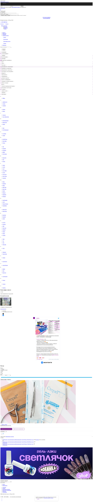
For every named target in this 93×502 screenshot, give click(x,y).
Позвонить (2, 23)
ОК (38, 499)
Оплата (4, 488)
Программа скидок (6, 41)
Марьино (6, 27)
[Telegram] (3, 482)
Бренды (4, 32)
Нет (2, 371)
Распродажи (5, 39)
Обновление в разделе (4, 1)
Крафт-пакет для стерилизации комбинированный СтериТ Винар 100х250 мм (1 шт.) (18, 439)
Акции (4, 37)
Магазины (4, 33)
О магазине (5, 492)
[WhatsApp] (4, 482)
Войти (4, 484)
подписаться (5, 442)
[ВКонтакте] (0, 482)
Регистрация (2, 8)
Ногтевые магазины (6, 489)
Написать (7, 23)
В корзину (37, 439)
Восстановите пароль (16, 7)
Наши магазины (4, 25)
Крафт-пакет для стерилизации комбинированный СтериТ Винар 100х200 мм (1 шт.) (18, 441)
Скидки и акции (6, 35)
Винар (3, 369)
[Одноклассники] (2, 482)
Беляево (5, 26)
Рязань (5, 28)
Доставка (4, 34)
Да (2, 373)
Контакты (4, 45)
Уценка (4, 43)
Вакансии (4, 491)
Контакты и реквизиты (7, 490)
